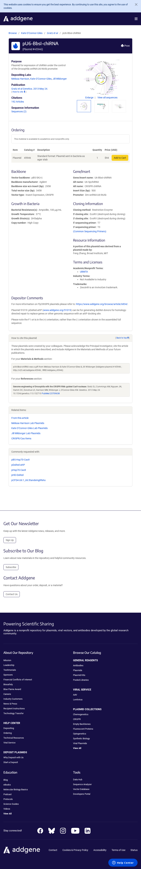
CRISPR (77, 719)
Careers (7, 694)
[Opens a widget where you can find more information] (123, 863)
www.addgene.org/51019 (57, 310)
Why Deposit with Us (13, 757)
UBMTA (84, 271)
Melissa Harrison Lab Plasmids (27, 423)
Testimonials (9, 670)
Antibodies (78, 665)
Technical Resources (13, 738)
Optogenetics (79, 733)
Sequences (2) (18, 111)
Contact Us (12, 594)
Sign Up (10, 540)
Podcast (7, 794)
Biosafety (8, 684)
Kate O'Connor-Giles (31, 33)
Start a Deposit (10, 762)
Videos (6, 808)
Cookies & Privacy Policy (75, 850)
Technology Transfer (13, 713)
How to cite (18, 92)
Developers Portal (81, 794)
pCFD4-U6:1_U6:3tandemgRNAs (28, 480)
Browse (13, 33)
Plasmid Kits (79, 675)
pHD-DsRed (17, 475)
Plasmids (77, 670)
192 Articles (17, 101)
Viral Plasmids (80, 743)
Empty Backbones (82, 724)
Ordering (7, 733)
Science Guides (11, 804)
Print (127, 45)
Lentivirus (78, 699)
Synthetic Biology (81, 738)
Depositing (8, 728)
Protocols (8, 799)
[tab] (84, 106)
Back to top (121, 338)
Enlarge (89, 97)
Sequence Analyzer (82, 784)
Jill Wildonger (60, 78)
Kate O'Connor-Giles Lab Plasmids (29, 428)
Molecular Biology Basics (15, 789)
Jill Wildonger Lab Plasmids (25, 433)
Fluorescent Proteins (83, 729)
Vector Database (81, 789)
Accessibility (99, 850)
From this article (20, 418)
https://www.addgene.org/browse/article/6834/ (102, 304)
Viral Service (9, 742)
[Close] (134, 4)
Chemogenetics (80, 714)
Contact (53, 850)
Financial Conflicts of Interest (17, 679)
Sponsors (8, 674)
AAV (75, 694)
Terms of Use (118, 850)
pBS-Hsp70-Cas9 (20, 459)
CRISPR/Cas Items (21, 438)
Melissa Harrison (20, 78)
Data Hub (77, 779)
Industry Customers (13, 699)
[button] (136, 19)
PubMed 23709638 (51, 393)
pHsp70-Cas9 (18, 470)
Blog (5, 780)
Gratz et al (52, 33)
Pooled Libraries (81, 680)
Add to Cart (120, 157)
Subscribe (11, 567)
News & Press (10, 703)
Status (134, 850)
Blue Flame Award (12, 689)
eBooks (7, 784)
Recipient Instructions (14, 708)
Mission (7, 660)
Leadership (8, 665)
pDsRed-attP (18, 464)
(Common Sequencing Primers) (89, 231)
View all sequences (107, 97)
